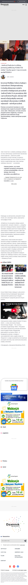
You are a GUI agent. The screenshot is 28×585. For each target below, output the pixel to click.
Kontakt (3, 560)
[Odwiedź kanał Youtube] (14, 566)
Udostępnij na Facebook (6, 393)
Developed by (15, 570)
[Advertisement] (14, 26)
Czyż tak (3, 552)
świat (4, 467)
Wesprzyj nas (19, 552)
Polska (4, 461)
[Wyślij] (25, 540)
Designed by (3, 570)
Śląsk (2, 555)
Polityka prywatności (19, 556)
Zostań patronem (22, 1)
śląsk (4, 427)
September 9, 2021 (9, 180)
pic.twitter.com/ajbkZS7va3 (12, 174)
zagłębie (5, 433)
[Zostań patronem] (10, 566)
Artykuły (5, 41)
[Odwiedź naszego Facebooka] (18, 566)
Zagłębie (17, 548)
